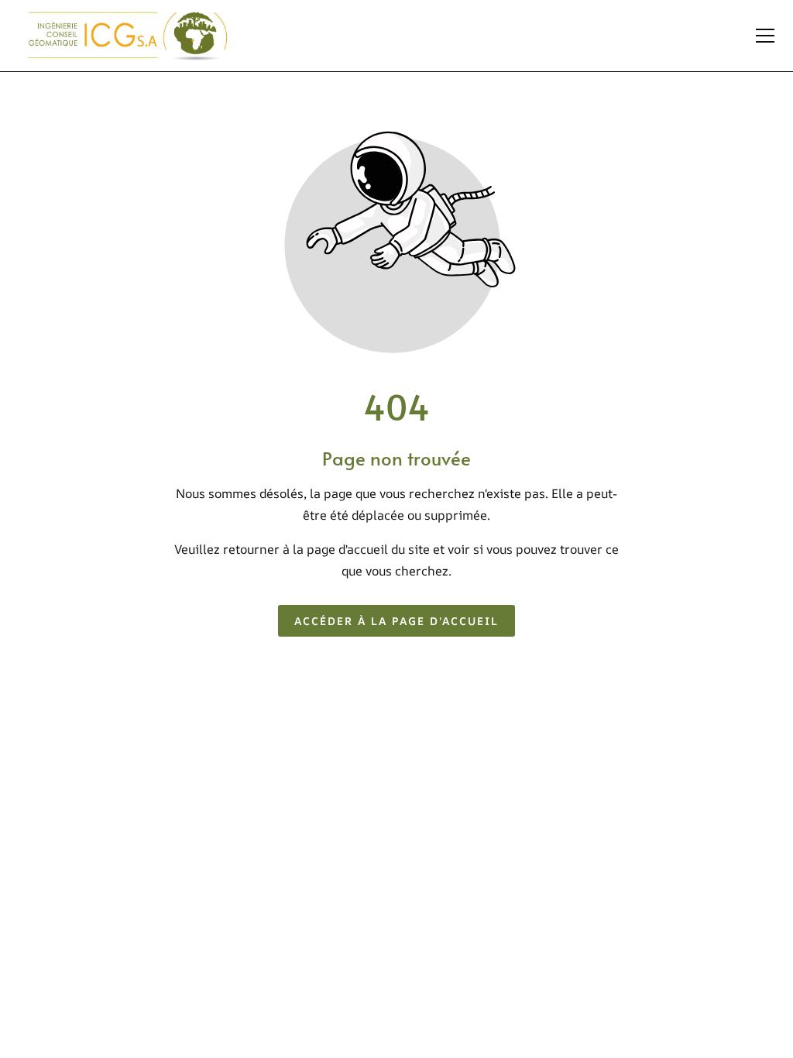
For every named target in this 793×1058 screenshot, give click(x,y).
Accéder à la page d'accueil (396, 620)
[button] (765, 36)
